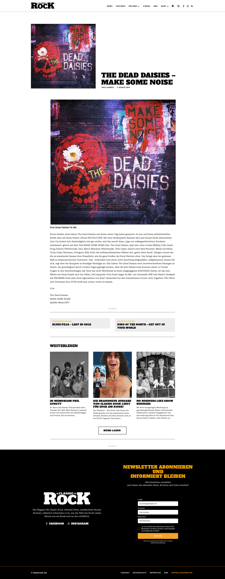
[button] (178, 6)
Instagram (80, 523)
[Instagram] (188, 6)
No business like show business (155, 402)
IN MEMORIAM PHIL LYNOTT (64, 402)
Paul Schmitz (108, 87)
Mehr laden (112, 430)
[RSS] (192, 6)
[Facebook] (183, 6)
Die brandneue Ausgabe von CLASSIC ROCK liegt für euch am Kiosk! (112, 403)
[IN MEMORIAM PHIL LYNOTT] (69, 375)
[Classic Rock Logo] (42, 6)
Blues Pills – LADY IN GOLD (71, 324)
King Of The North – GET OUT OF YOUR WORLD (141, 326)
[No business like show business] (156, 375)
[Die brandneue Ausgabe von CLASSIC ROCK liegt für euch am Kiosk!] (112, 375)
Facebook (56, 523)
